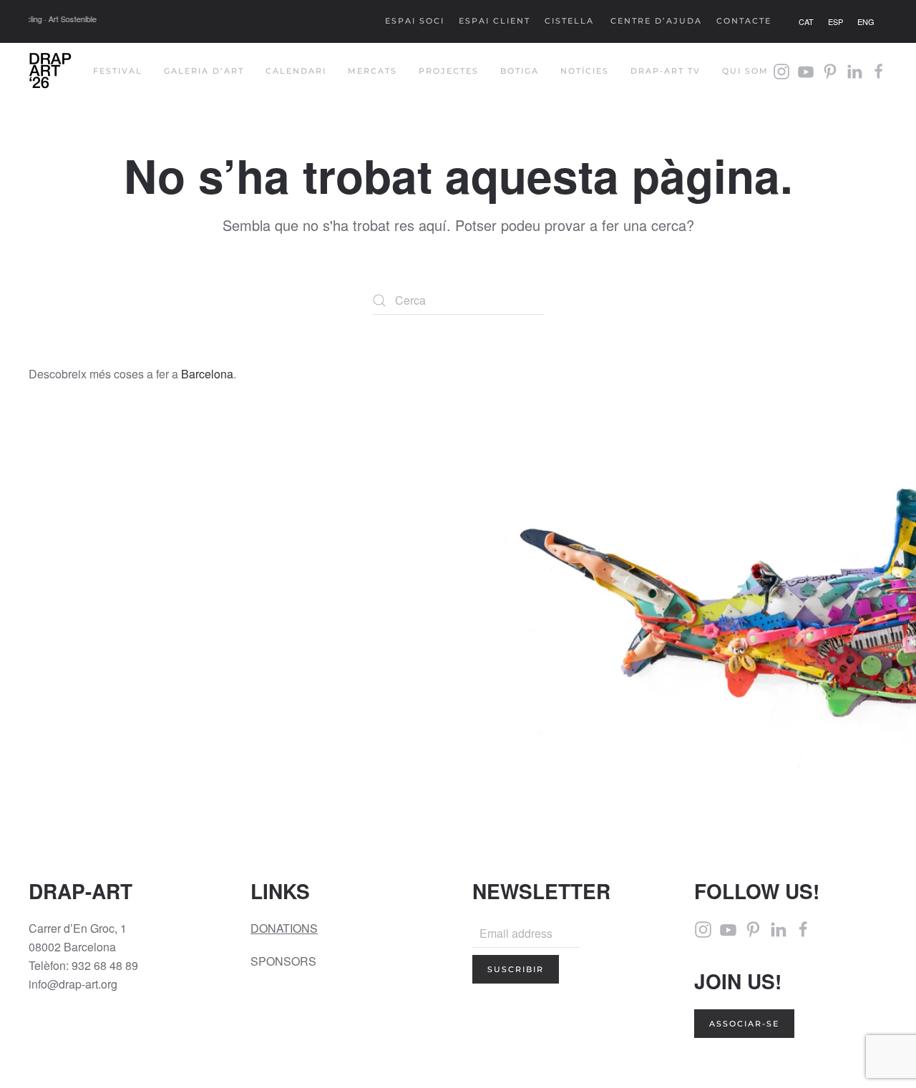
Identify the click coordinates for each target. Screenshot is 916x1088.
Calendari (295, 71)
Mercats (372, 71)
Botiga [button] (519, 71)
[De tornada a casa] (50, 71)
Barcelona (207, 374)
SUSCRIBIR (515, 969)
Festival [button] (117, 71)
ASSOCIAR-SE (744, 1024)
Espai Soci (414, 21)
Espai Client (494, 21)
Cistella (569, 21)
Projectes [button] (449, 71)
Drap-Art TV (665, 71)
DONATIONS (284, 928)
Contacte (743, 21)
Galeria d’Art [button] (204, 71)
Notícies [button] (584, 71)
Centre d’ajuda (656, 21)
